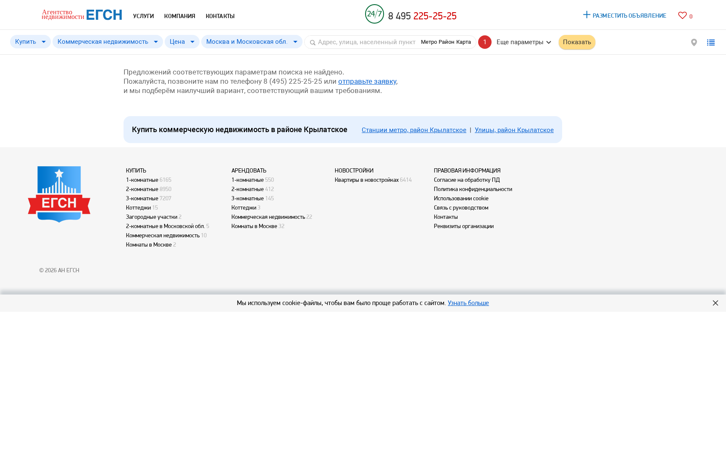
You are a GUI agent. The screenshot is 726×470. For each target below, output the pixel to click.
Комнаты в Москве (149, 244)
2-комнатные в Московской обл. (165, 226)
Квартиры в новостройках (367, 179)
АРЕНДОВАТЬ (248, 170)
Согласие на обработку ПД (467, 179)
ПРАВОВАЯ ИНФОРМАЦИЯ (467, 170)
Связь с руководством (461, 207)
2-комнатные (142, 189)
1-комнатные (142, 179)
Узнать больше (468, 303)
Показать (577, 42)
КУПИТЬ (136, 170)
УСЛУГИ (143, 16)
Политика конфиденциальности (473, 189)
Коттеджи (138, 207)
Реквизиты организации (464, 226)
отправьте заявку (367, 81)
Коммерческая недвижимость (163, 235)
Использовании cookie (461, 198)
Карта (463, 42)
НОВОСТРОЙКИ (354, 170)
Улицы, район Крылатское (514, 130)
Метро (429, 42)
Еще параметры (520, 42)
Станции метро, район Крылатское (414, 130)
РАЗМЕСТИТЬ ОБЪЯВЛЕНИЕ (629, 15)
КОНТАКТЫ (220, 16)
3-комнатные (142, 198)
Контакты (446, 216)
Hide (715, 303)
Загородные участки (151, 216)
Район (447, 42)
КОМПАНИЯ (179, 16)
